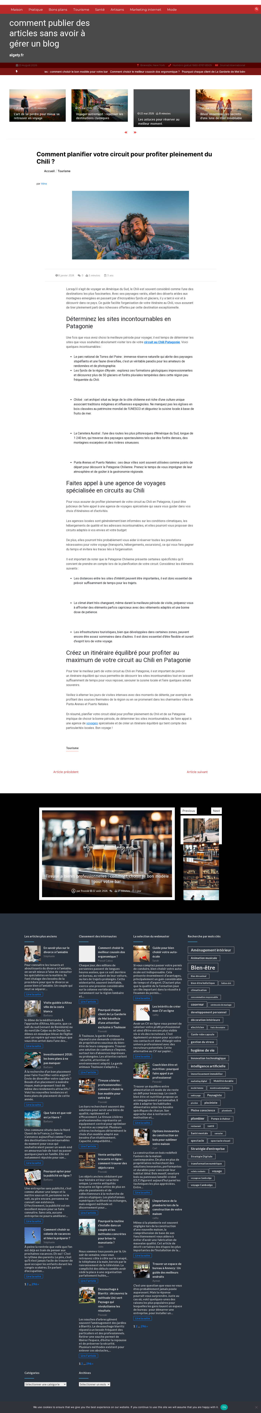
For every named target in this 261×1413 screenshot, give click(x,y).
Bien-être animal (198, 976)
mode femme (197, 1088)
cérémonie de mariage (221, 1005)
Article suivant (197, 772)
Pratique (36, 9)
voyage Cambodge (202, 1185)
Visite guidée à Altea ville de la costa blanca (58, 1007)
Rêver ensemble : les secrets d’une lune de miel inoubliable (159, 116)
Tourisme (81, 9)
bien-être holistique (203, 983)
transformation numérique (206, 1163)
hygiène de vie (203, 1050)
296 (34, 1284)
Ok (224, 1407)
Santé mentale (199, 1133)
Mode (172, 9)
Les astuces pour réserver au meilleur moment (96, 121)
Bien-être (203, 967)
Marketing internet (145, 9)
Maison (17, 9)
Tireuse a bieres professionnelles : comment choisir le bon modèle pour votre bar (110, 1089)
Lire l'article (88, 1001)
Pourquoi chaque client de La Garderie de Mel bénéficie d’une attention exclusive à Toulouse (196, 71)
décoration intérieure (205, 1020)
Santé (100, 9)
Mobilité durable (223, 1080)
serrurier (219, 1133)
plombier (197, 1118)
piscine (194, 1103)
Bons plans (58, 9)
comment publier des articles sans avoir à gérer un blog (49, 33)
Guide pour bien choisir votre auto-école (165, 952)
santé (211, 1125)
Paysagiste (214, 1095)
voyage (217, 1171)
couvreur (197, 1004)
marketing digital (199, 1081)
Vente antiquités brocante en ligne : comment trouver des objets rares (107, 879)
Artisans (117, 9)
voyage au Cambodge (201, 1178)
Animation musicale (204, 958)
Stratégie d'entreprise (208, 1149)
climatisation (199, 990)
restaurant (196, 1126)
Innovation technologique (208, 1058)
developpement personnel (208, 1012)
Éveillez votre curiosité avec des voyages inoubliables (223, 116)
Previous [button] (188, 811)
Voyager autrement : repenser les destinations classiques (37, 116)
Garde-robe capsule (202, 1034)
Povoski (84, 891)
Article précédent (66, 772)
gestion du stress (202, 1042)
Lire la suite (33, 994)
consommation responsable (204, 997)
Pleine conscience (203, 1110)
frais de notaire (218, 1027)
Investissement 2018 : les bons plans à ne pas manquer (58, 1059)
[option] (101, 72)
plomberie (227, 1110)
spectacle (197, 1140)
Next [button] (216, 811)
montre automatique (219, 1088)
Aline (44, 183)
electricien (197, 1027)
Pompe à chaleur (220, 1118)
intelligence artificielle (208, 1066)
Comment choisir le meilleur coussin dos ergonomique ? (101, 71)
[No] (256, 1407)
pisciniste (210, 1102)
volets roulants (198, 1171)
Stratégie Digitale (201, 1156)
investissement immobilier (207, 1073)
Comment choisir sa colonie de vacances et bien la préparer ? (57, 1234)
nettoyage (196, 1095)
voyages (92, 723)
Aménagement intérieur (211, 950)
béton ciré (226, 983)
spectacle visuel (220, 1140)
